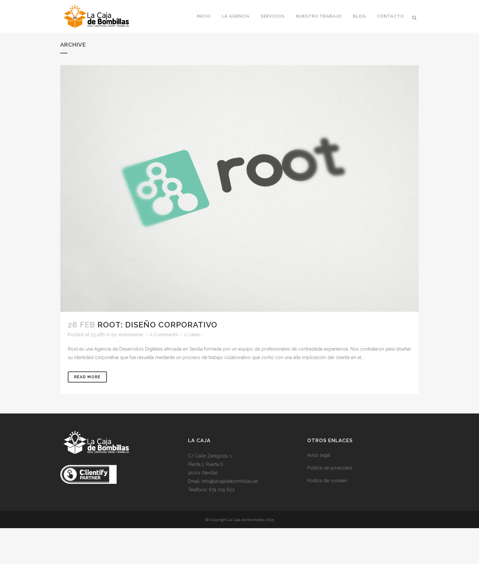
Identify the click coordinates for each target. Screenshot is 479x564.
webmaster (131, 334)
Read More (87, 377)
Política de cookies (327, 480)
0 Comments (164, 334)
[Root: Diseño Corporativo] (239, 188)
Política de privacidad (329, 467)
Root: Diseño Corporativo (157, 324)
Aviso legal (318, 455)
